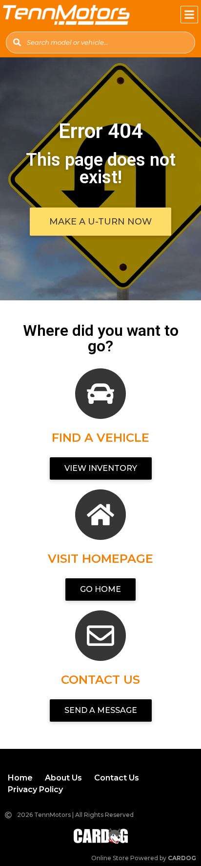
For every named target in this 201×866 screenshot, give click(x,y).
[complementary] (171, 837)
